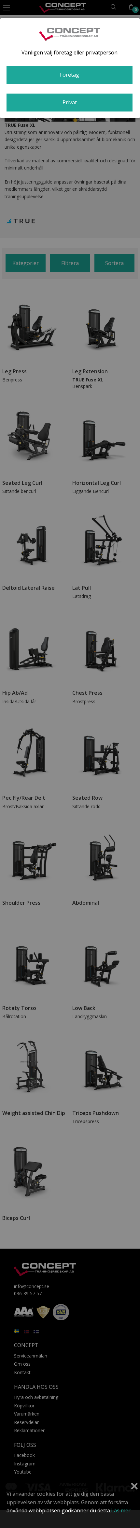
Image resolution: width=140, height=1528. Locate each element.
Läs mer (121, 1510)
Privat (70, 102)
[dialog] (70, 68)
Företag (69, 74)
